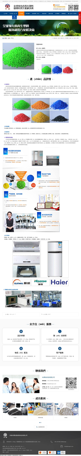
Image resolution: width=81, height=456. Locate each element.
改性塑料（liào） (36, 13)
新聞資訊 (64, 13)
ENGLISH (14, 18)
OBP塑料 (28, 13)
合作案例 (57, 13)
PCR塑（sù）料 (13, 13)
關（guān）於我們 (72, 13)
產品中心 (62, 38)
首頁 (6, 13)
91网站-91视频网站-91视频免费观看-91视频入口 (13, 455)
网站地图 (2, 455)
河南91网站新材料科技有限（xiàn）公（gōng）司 (17, 450)
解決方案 (51, 13)
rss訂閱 (7, 452)
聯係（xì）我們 (7, 17)
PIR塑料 (21, 13)
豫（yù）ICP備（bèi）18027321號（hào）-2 (15, 446)
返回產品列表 (41, 426)
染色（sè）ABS (72, 38)
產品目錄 (44, 13)
